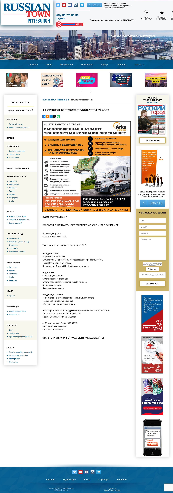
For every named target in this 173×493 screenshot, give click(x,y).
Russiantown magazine (18, 355)
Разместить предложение (19, 220)
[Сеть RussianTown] (144, 12)
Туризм (12, 194)
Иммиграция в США (17, 311)
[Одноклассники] (47, 116)
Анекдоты (13, 280)
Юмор (104, 64)
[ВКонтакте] (43, 116)
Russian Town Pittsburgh (54, 100)
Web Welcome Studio (112, 490)
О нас (49, 64)
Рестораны (13, 274)
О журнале (13, 245)
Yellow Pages (20, 102)
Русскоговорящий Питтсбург (21, 337)
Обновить (152, 269)
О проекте (13, 248)
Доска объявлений (20, 110)
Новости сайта (15, 238)
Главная (33, 64)
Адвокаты (13, 181)
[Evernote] (58, 116)
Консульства (14, 314)
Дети (11, 330)
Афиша (12, 270)
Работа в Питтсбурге (17, 216)
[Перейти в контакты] (160, 12)
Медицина (13, 198)
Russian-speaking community (21, 352)
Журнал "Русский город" (19, 242)
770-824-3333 (129, 20)
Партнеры (121, 64)
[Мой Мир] (51, 116)
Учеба (11, 201)
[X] (54, 116)
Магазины (13, 188)
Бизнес (12, 191)
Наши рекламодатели (82, 100)
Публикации (66, 64)
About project (14, 359)
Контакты (139, 64)
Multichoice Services (17, 252)
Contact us (13, 362)
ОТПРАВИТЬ (152, 284)
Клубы (11, 277)
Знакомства (87, 64)
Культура (12, 267)
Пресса (12, 296)
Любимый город (15, 124)
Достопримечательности (19, 127)
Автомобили (14, 184)
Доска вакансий (15, 223)
